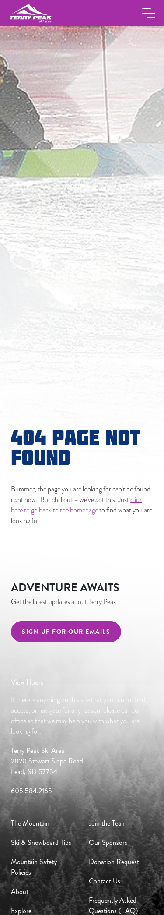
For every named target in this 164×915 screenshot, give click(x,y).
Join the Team (107, 823)
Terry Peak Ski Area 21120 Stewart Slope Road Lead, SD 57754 (47, 761)
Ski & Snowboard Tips (41, 842)
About (19, 892)
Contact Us (104, 881)
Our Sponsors (108, 842)
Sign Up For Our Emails (66, 631)
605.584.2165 (31, 791)
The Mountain (30, 823)
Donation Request (114, 862)
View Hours (27, 682)
